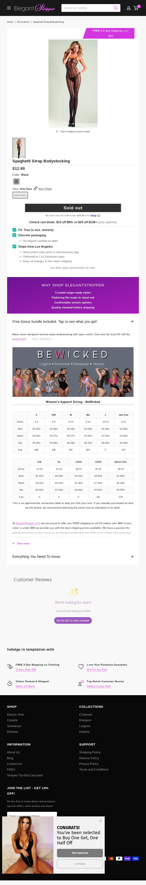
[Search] (115, 8)
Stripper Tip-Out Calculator (25, 775)
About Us (13, 752)
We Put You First (97, 669)
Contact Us (14, 763)
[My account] (129, 8)
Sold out (73, 207)
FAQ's (11, 769)
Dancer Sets (15, 714)
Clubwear (85, 714)
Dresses (12, 731)
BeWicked (19, 339)
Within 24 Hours (25, 686)
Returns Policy (89, 758)
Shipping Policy (90, 752)
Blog (10, 758)
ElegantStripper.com (28, 523)
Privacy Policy (88, 763)
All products (23, 22)
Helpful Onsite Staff (99, 686)
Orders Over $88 (26, 669)
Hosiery (84, 731)
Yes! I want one (80, 853)
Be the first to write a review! (73, 620)
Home (10, 22)
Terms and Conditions (94, 769)
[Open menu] (9, 8)
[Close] (100, 820)
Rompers (85, 720)
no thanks (80, 863)
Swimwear (14, 726)
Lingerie (84, 726)
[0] (136, 8)
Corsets (12, 720)
